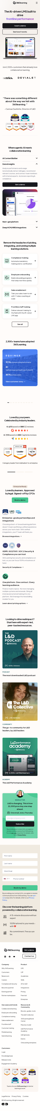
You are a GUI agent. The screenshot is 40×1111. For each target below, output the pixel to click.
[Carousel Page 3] (13, 402)
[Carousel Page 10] (32, 402)
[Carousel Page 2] (11, 402)
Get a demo (20, 184)
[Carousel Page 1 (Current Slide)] (8, 402)
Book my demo (20, 888)
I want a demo (20, 26)
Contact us (29, 956)
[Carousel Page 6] (21, 402)
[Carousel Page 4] (16, 402)
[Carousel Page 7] (24, 402)
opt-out (13, 833)
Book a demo (20, 500)
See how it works (20, 32)
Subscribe (20, 824)
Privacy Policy (22, 835)
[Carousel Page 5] (19, 402)
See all (20, 324)
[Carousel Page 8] (26, 402)
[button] (20, 158)
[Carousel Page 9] (29, 402)
